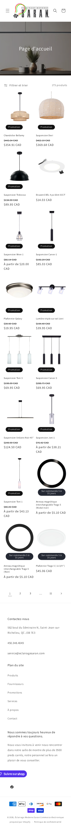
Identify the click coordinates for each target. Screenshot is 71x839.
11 (51, 593)
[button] (7, 10)
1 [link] (10, 593)
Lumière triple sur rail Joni (50, 318)
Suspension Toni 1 (13, 501)
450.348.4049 (16, 643)
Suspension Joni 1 (45, 437)
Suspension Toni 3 (13, 378)
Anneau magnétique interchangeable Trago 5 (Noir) (16, 568)
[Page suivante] (61, 593)
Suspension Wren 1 (13, 254)
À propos (13, 710)
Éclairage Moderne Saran (27, 817)
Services (12, 701)
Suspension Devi (44, 135)
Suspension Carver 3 (46, 378)
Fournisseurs (15, 684)
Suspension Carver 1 (46, 254)
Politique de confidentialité (48, 822)
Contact (12, 718)
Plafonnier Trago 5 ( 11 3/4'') (50, 565)
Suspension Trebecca (15, 194)
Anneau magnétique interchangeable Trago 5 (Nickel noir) (48, 504)
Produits (13, 675)
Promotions (15, 692)
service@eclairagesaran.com (26, 653)
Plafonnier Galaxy (13, 318)
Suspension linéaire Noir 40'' (19, 437)
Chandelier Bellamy (14, 135)
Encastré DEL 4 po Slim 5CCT (50, 194)
